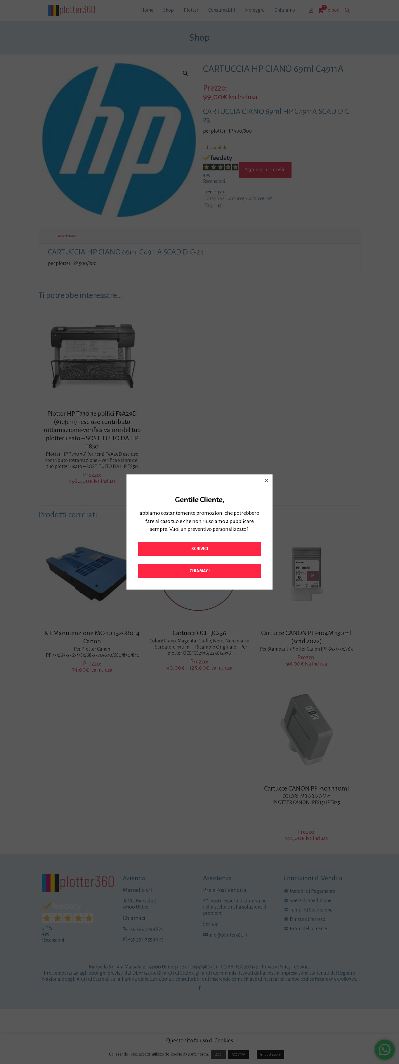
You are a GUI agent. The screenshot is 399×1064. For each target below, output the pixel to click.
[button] (266, 480)
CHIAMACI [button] (200, 571)
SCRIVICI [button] (199, 548)
